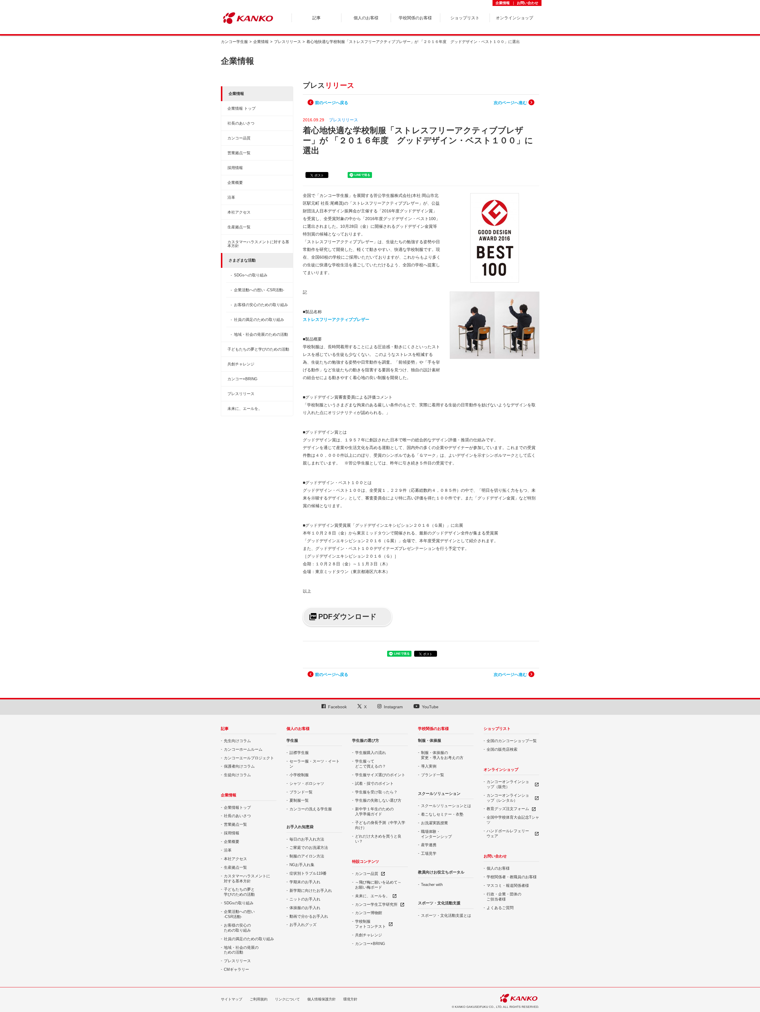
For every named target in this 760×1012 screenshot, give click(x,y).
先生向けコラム (237, 741)
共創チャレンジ (240, 364)
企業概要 (235, 182)
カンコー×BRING (242, 379)
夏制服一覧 (299, 800)
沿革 (231, 197)
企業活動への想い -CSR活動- (259, 290)
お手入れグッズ (302, 924)
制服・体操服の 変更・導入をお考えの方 (442, 755)
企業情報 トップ (241, 108)
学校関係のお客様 (433, 728)
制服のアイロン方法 (306, 856)
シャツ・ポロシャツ (306, 783)
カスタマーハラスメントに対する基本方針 (258, 244)
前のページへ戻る (331, 102)
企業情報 (502, 3)
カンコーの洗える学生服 (310, 809)
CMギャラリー (236, 969)
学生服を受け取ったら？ (376, 792)
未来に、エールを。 (244, 408)
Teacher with (432, 884)
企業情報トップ (237, 807)
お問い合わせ (527, 3)
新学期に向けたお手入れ (310, 890)
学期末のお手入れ (304, 882)
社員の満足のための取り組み (259, 319)
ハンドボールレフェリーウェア (508, 833)
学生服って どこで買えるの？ (370, 763)
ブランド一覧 (301, 792)
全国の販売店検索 (502, 749)
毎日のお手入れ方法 (306, 839)
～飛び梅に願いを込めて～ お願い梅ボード (378, 885)
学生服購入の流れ (370, 752)
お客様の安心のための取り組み (261, 305)
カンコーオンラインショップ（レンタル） (508, 798)
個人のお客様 (298, 728)
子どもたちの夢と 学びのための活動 (239, 892)
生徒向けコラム (237, 775)
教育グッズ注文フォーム (508, 808)
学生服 (292, 740)
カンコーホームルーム (243, 749)
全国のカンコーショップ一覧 (512, 741)
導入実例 (428, 766)
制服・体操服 (429, 740)
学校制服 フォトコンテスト (370, 924)
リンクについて (287, 999)
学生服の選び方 (365, 740)
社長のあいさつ (240, 123)
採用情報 (235, 168)
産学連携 (428, 845)
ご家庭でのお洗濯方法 (308, 847)
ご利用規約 (258, 999)
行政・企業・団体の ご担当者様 (504, 896)
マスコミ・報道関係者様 (508, 885)
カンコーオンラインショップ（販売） (508, 784)
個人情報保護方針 (321, 999)
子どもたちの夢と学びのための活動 (258, 349)
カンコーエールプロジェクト (249, 758)
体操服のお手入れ (304, 908)
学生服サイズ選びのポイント (380, 775)
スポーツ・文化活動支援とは (446, 915)
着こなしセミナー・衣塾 (442, 814)
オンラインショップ (501, 769)
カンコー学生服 (234, 41)
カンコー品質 (239, 138)
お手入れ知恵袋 (300, 827)
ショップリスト (497, 728)
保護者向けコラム (239, 766)
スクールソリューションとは (446, 805)
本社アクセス (239, 212)
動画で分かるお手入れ (308, 916)
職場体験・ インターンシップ (436, 834)
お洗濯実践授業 (434, 823)
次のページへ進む (510, 102)
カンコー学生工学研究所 (376, 904)
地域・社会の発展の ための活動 (241, 950)
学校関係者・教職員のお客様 (512, 877)
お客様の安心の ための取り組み (237, 928)
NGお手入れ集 (301, 865)
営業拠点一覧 (239, 153)
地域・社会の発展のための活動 (261, 334)
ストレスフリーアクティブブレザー (336, 319)
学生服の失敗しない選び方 (378, 800)
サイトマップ (231, 999)
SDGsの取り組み (239, 903)
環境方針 (350, 999)
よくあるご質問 (500, 908)
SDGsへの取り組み (250, 275)
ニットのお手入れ (304, 899)
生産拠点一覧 (239, 227)
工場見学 (428, 853)
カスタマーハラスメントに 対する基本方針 (247, 878)
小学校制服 (299, 775)
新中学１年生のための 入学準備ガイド (374, 811)
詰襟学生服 (299, 752)
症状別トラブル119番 (308, 873)
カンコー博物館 (368, 913)
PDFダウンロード (347, 616)
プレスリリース (240, 394)
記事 (225, 728)
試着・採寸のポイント (374, 783)
